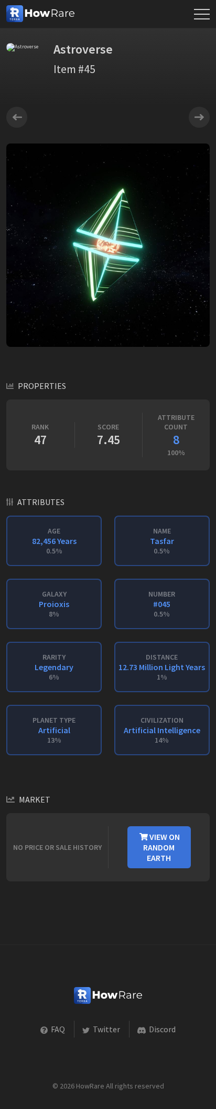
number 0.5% (161, 604)
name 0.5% (162, 541)
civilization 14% (162, 730)
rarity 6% (54, 667)
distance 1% (161, 667)
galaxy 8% (54, 604)
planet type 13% (54, 730)
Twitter (105, 1029)
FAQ (57, 1029)
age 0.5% (54, 541)
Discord (161, 1029)
